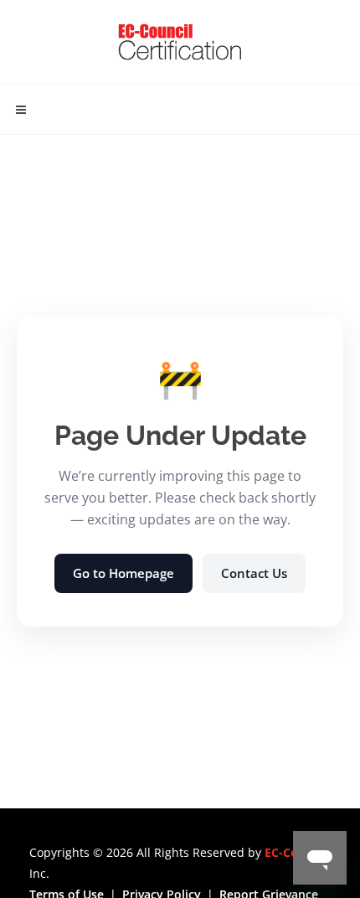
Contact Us (254, 573)
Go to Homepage (123, 573)
